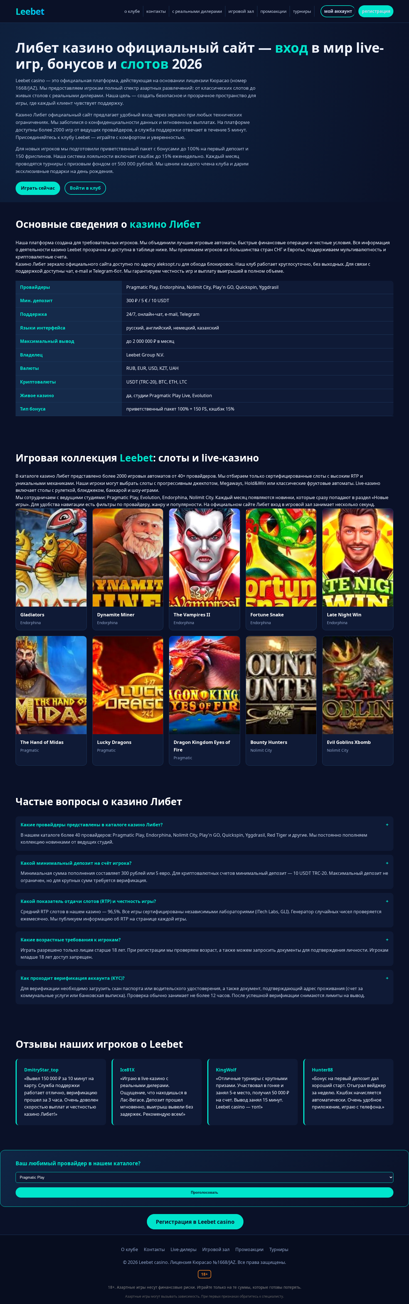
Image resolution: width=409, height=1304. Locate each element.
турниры (302, 11)
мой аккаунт (338, 11)
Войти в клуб (85, 188)
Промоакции (249, 1249)
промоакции (273, 11)
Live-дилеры (183, 1249)
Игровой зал (216, 1249)
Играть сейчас (37, 188)
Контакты (154, 1249)
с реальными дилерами (197, 11)
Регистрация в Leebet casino (195, 1221)
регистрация (376, 11)
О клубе (129, 1249)
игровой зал (241, 11)
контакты (156, 11)
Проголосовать (204, 1192)
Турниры (278, 1249)
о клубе (132, 11)
